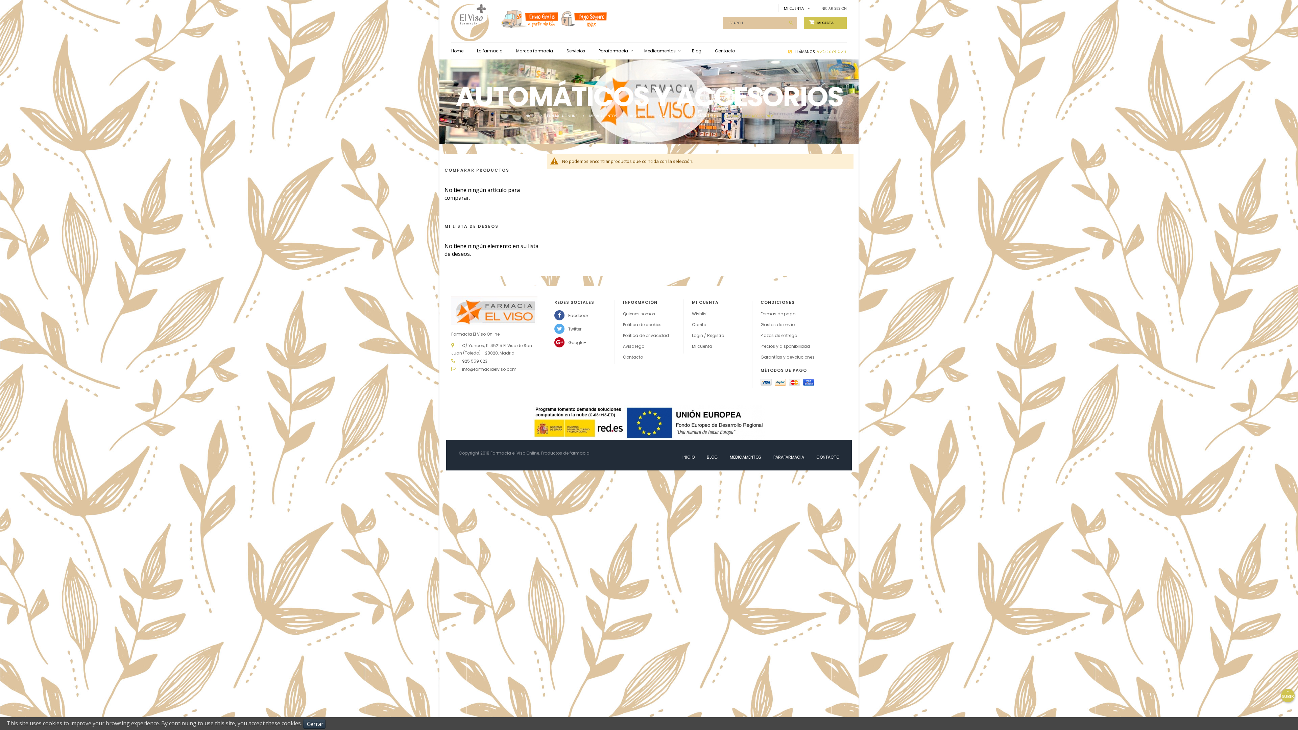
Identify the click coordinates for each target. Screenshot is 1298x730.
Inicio (530, 116)
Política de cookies (642, 324)
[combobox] (760, 23)
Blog (712, 457)
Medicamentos (603, 116)
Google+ (577, 342)
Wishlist (700, 314)
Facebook (578, 315)
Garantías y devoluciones (788, 357)
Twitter (574, 329)
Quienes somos (639, 314)
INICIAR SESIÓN (833, 8)
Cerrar (315, 724)
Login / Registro (708, 335)
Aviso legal (634, 346)
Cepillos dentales (695, 116)
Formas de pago (778, 314)
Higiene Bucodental (648, 116)
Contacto (633, 357)
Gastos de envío (778, 324)
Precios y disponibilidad (785, 346)
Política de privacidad (646, 335)
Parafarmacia (788, 457)
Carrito (699, 324)
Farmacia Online (563, 116)
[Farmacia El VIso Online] (470, 16)
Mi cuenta (702, 346)
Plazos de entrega (779, 335)
